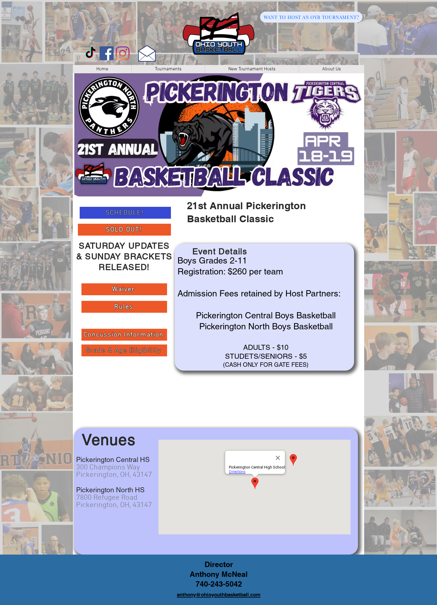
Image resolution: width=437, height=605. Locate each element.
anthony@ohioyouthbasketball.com (218, 595)
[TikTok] (91, 53)
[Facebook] (107, 53)
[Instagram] (123, 53)
